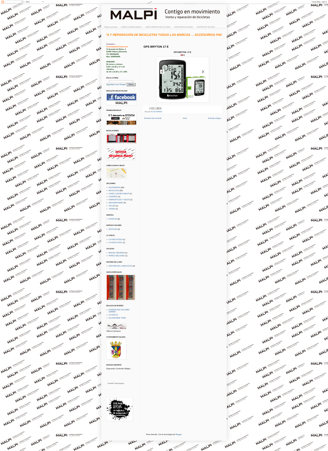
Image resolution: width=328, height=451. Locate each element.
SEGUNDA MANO (116, 203)
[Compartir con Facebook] (158, 108)
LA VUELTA (113, 315)
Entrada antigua (214, 118)
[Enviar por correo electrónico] (150, 108)
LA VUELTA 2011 (115, 242)
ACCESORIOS (156, 112)
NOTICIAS (113, 229)
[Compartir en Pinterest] (160, 108)
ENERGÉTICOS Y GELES (119, 200)
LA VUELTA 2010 (115, 239)
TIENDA (112, 209)
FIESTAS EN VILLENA (206, 27)
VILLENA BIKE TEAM (117, 318)
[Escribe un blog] (153, 108)
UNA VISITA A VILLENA (183, 27)
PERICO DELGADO (117, 256)
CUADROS (113, 196)
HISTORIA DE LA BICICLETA (120, 266)
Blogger (179, 434)
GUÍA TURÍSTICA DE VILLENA (157, 27)
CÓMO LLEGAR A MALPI (131, 27)
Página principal (110, 27)
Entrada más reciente (153, 118)
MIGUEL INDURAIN (117, 253)
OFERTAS (113, 219)
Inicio (185, 118)
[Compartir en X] (155, 108)
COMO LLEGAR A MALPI (119, 194)
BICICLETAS (114, 190)
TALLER (112, 206)
